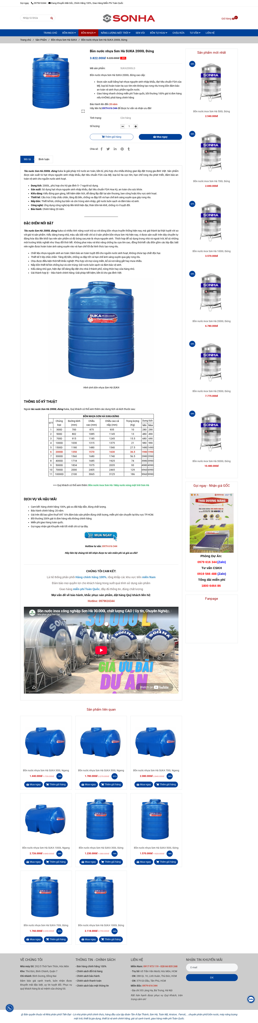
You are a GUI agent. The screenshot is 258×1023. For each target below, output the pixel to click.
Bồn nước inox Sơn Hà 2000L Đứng (212, 321)
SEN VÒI (140, 32)
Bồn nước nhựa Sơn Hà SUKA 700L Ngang (156, 770)
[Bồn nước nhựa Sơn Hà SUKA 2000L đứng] (52, 81)
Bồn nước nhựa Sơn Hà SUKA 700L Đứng (46, 925)
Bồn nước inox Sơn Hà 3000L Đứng (212, 461)
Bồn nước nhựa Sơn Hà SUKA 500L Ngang (101, 770)
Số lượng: (95, 126)
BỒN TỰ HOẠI (158, 32)
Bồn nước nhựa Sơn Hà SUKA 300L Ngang (46, 770)
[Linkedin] (115, 149)
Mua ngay (161, 136)
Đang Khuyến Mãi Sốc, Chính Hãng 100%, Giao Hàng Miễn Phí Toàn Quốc (87, 3)
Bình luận (44, 159)
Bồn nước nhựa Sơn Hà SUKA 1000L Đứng (101, 925)
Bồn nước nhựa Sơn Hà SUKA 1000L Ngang (46, 847)
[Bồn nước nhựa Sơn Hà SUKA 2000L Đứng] (129, 18)
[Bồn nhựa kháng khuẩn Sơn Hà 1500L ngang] (101, 536)
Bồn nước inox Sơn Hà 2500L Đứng (212, 391)
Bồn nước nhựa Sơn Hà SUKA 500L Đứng (156, 847)
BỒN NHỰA (87, 32)
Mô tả (27, 159)
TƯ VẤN (194, 32)
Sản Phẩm (41, 39)
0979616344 (40, 3)
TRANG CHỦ (50, 32)
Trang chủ (25, 39)
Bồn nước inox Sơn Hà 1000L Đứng (212, 251)
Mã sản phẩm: (98, 68)
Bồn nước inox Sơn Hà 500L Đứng (211, 111)
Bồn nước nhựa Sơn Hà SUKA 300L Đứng (101, 847)
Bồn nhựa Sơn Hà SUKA (64, 39)
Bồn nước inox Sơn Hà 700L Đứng (211, 181)
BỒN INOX (68, 32)
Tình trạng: (96, 117)
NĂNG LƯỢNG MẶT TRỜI (115, 32)
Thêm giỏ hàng (113, 136)
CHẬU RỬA (178, 32)
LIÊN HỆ (210, 32)
